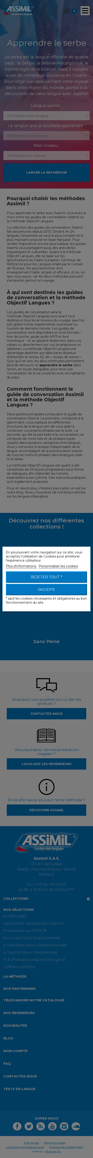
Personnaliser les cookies (58, 566)
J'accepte (46, 590)
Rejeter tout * (46, 577)
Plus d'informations (21, 566)
